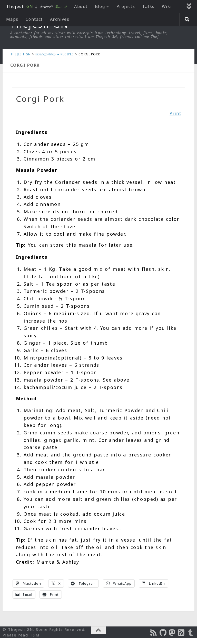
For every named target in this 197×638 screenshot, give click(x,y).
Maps (12, 19)
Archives (60, 19)
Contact (34, 19)
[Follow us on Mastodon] (172, 632)
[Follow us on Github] (163, 632)
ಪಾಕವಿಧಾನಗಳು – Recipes (54, 54)
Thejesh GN (20, 54)
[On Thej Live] (190, 632)
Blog (100, 6)
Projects (125, 6)
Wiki (167, 6)
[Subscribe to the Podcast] (153, 632)
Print (175, 113)
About (80, 6)
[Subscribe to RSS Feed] (181, 632)
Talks (148, 6)
